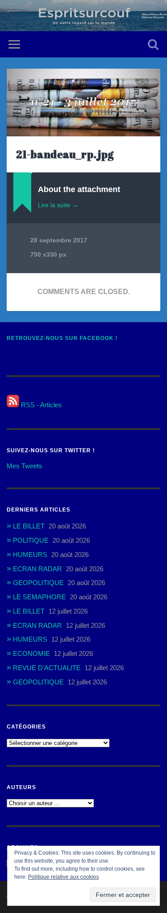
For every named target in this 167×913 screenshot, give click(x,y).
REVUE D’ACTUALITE (47, 667)
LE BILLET (29, 526)
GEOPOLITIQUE (38, 582)
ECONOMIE (31, 653)
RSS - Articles (40, 405)
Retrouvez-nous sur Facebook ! (62, 338)
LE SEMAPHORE (39, 597)
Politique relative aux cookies (63, 877)
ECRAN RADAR (37, 569)
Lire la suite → (58, 205)
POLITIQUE (31, 540)
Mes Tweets (24, 466)
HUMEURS (30, 554)
